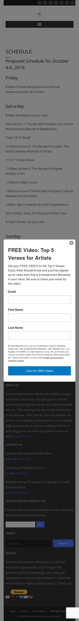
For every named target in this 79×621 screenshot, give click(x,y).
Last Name (15, 327)
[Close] (71, 243)
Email (12, 291)
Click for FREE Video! (39, 371)
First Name (15, 309)
